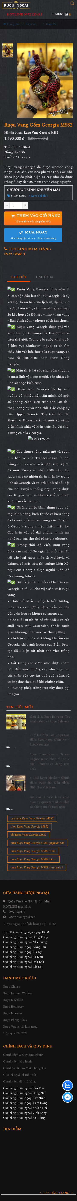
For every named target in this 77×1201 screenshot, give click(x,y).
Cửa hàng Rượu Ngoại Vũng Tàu (24, 947)
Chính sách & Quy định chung (23, 1055)
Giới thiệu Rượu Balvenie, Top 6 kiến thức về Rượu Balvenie (50, 719)
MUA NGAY (33, 234)
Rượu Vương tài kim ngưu (20, 1026)
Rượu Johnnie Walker (17, 993)
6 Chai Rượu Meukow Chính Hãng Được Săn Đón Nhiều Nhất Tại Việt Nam (50, 782)
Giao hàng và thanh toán (20, 1075)
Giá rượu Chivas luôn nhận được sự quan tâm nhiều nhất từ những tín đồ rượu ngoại (50, 802)
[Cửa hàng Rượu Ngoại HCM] (16, 4)
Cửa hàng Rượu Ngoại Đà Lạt (23, 952)
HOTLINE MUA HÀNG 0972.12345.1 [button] (27, 251)
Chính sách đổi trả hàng (19, 1081)
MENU (59, 14)
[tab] (19, 277)
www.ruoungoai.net (22, 917)
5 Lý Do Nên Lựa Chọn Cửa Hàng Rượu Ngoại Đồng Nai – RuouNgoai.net (50, 740)
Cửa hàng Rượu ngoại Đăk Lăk (23, 962)
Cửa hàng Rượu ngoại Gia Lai (22, 967)
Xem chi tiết (39, 196)
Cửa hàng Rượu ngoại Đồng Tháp (25, 937)
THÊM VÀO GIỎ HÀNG (38, 218)
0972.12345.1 (17, 912)
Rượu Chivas (11, 986)
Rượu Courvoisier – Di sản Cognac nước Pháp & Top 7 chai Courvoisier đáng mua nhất (50, 761)
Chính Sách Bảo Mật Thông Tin (24, 1068)
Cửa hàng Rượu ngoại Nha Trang (25, 942)
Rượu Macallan (13, 1000)
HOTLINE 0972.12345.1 (24, 14)
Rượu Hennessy (13, 1006)
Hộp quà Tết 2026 (15, 1033)
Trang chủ (12, 24)
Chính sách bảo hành (17, 1061)
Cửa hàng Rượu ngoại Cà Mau (23, 957)
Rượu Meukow (12, 1013)
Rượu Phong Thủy (15, 1020)
